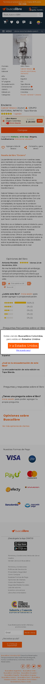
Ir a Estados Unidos (23, 345)
